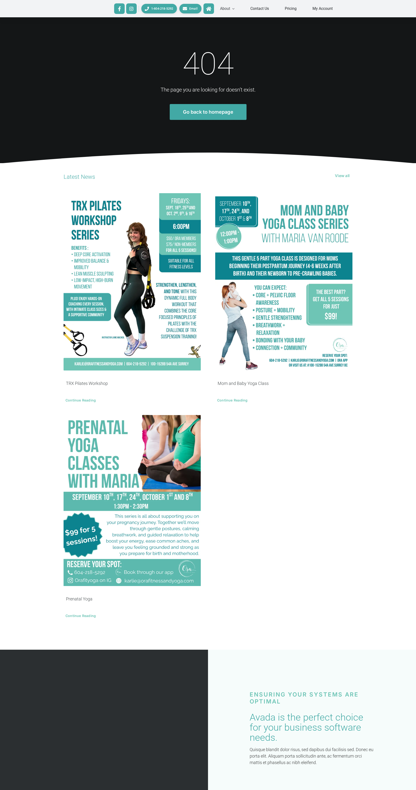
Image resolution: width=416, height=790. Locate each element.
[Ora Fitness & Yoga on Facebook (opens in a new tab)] (119, 8)
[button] (227, 9)
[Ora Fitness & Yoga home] (209, 8)
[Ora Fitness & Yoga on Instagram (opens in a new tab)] (131, 8)
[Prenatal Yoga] (132, 500)
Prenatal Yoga (79, 598)
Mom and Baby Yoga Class (243, 383)
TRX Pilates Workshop (87, 383)
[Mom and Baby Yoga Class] (283, 281)
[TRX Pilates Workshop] (132, 281)
